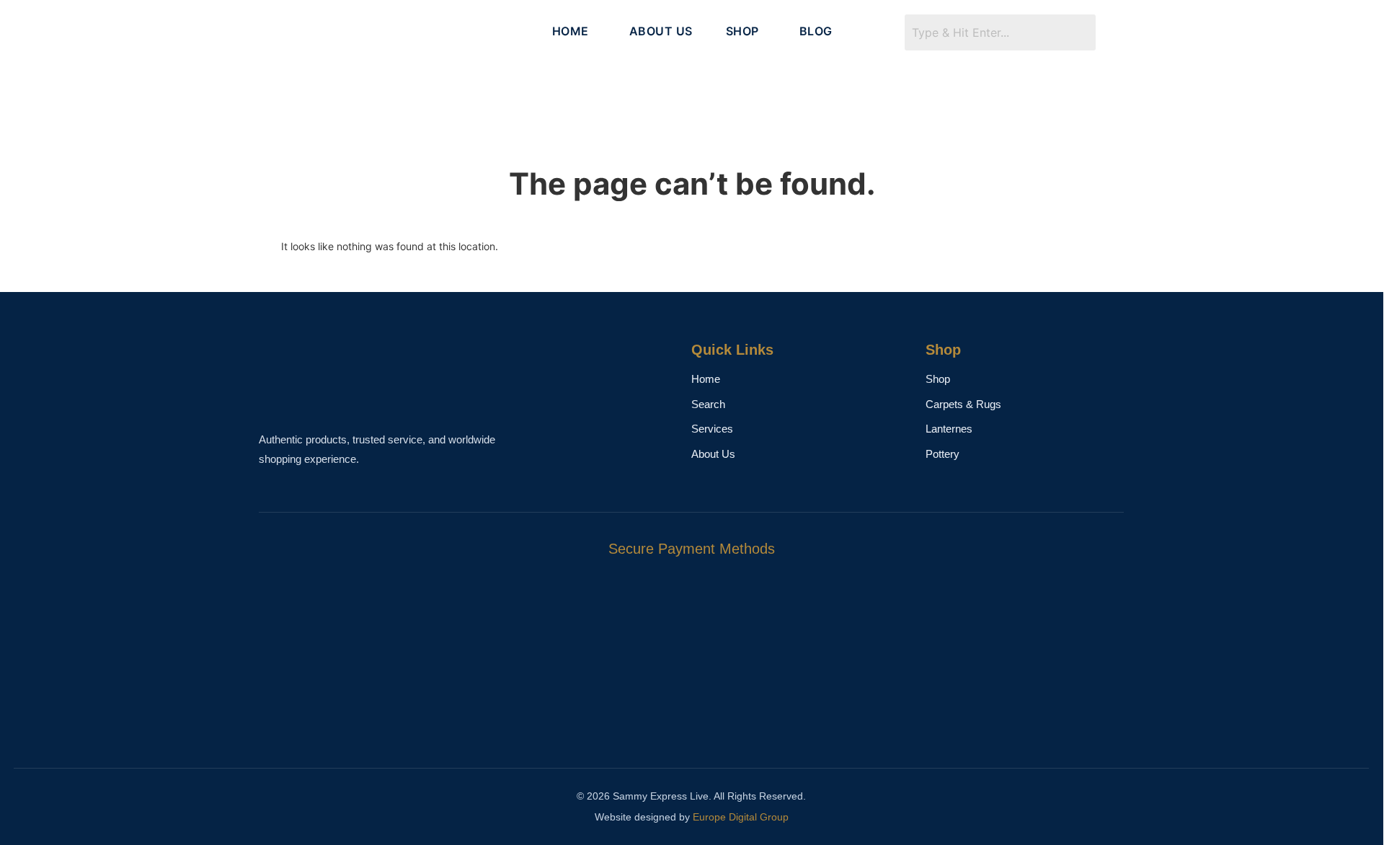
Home (705, 379)
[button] (574, 31)
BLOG (816, 31)
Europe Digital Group (741, 817)
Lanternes (949, 428)
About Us (713, 454)
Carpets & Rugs (963, 404)
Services (712, 428)
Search (708, 404)
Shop (938, 379)
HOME (570, 31)
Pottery (942, 454)
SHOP (742, 31)
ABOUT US (661, 31)
